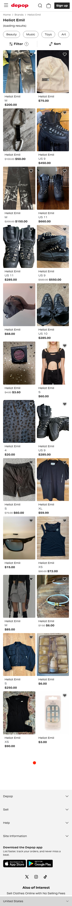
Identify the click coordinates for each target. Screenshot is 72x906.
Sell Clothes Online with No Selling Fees (36, 893)
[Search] (40, 6)
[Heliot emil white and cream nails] (53, 654)
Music (30, 34)
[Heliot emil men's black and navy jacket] (19, 654)
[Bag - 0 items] (48, 5)
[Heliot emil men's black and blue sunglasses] (19, 537)
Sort (57, 44)
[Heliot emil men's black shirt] (53, 479)
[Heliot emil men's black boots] (53, 129)
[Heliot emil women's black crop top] (53, 363)
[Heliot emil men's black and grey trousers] (19, 188)
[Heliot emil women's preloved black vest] (19, 712)
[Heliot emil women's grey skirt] (19, 596)
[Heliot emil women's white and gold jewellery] (53, 596)
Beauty (11, 34)
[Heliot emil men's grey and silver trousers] (19, 71)
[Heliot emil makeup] (19, 363)
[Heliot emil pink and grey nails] (53, 712)
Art (63, 34)
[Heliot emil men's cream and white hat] (53, 71)
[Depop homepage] (19, 5)
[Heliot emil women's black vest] (53, 537)
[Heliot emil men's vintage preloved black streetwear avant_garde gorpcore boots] (19, 246)
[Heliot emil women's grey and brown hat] (19, 304)
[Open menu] (6, 5)
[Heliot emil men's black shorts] (19, 479)
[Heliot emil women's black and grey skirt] (19, 421)
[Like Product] (31, 54)
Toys (48, 34)
